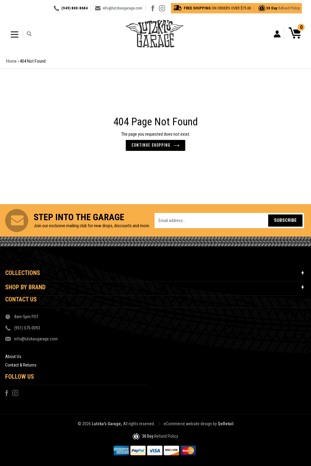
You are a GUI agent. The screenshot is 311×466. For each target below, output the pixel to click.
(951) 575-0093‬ (27, 327)
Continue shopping (151, 145)
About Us (13, 356)
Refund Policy (289, 8)
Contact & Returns (20, 365)
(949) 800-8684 (74, 8)
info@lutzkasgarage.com (122, 8)
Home (11, 61)
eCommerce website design (188, 423)
